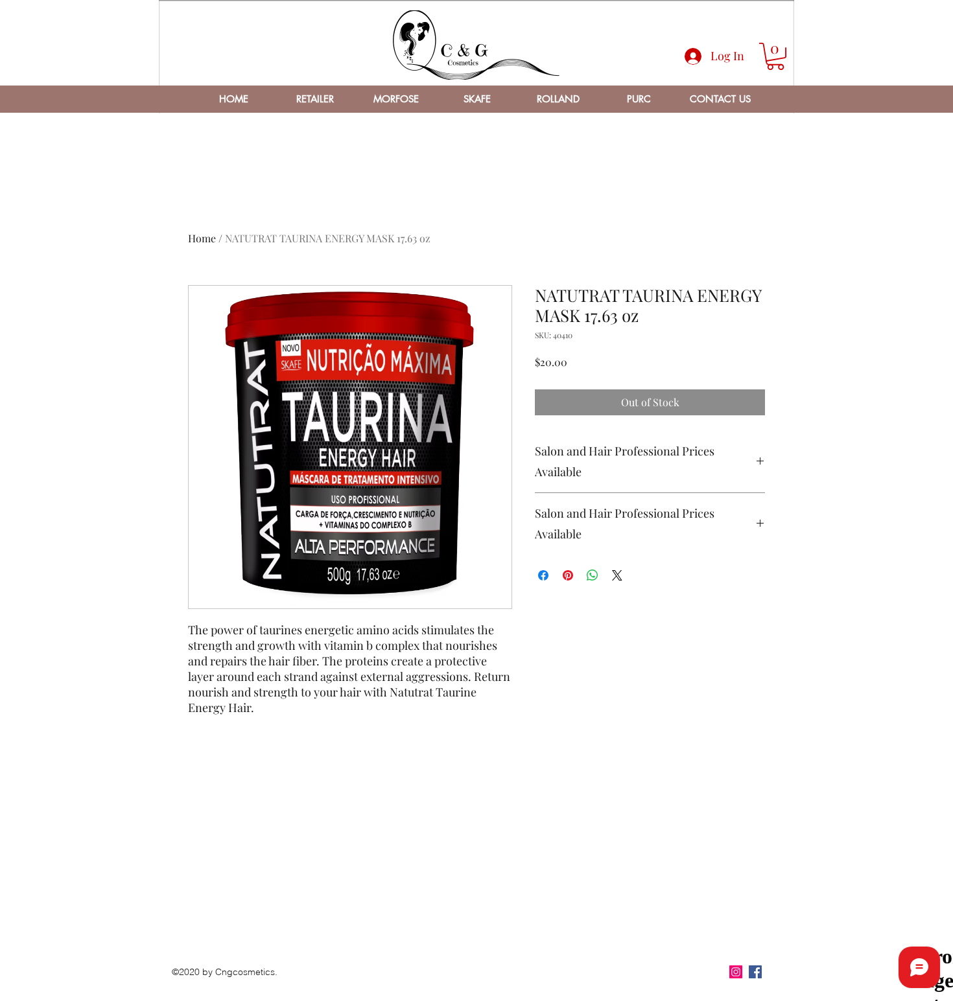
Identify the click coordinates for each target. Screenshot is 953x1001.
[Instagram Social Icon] (735, 971)
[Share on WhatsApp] (592, 575)
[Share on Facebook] (543, 575)
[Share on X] (617, 575)
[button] (775, 56)
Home (202, 238)
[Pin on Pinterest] (568, 575)
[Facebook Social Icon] (755, 971)
